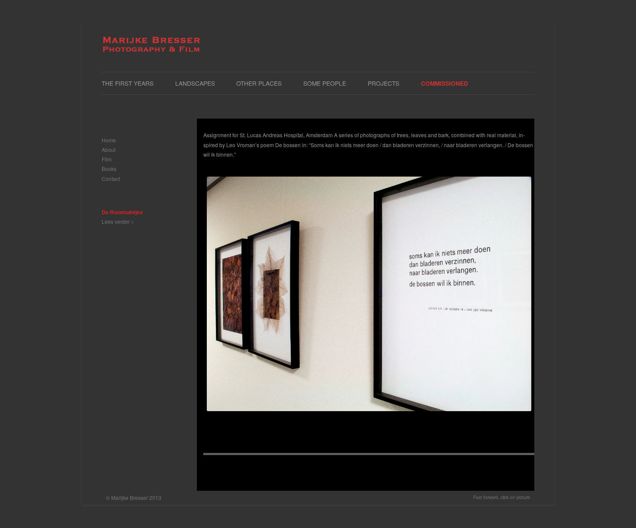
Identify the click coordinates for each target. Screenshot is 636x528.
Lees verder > (118, 221)
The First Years (128, 83)
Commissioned (444, 83)
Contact (111, 178)
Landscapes (195, 83)
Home (109, 140)
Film (107, 159)
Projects (383, 83)
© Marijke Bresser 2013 (133, 497)
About (109, 149)
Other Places (259, 83)
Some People (324, 83)
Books (109, 168)
